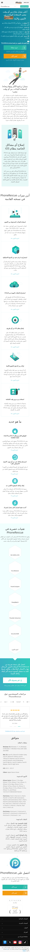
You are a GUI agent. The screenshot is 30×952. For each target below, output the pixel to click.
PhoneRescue (5, 6)
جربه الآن (14, 887)
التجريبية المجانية (24, 6)
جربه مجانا (14, 48)
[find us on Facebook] (4, 942)
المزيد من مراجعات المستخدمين (14, 911)
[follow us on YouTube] (14, 942)
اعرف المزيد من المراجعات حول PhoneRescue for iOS (15, 731)
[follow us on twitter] (9, 942)
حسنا (24, 950)
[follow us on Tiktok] (25, 942)
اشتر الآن (14, 56)
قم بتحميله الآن (13, 680)
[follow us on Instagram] (20, 942)
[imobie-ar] (22, 2)
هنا (7, 949)
